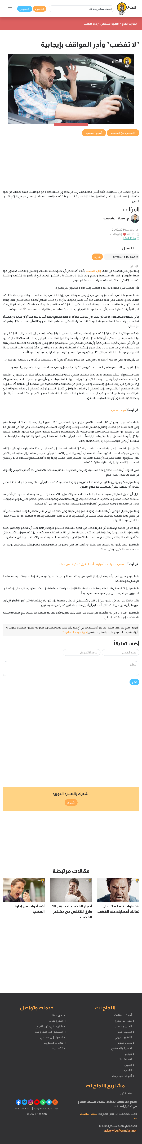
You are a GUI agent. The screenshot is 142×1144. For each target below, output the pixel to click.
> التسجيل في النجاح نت (50, 1031)
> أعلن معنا (58, 1015)
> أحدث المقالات (124, 1015)
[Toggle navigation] (10, 9)
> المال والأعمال (124, 1026)
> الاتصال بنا (58, 1048)
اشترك (71, 802)
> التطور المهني (124, 1037)
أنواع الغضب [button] (94, 133)
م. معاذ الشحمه (116, 218)
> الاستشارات (126, 1059)
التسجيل (24, 9)
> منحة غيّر (127, 1093)
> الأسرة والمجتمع (122, 1048)
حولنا (56, 1108)
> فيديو (129, 1053)
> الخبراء (128, 1064)
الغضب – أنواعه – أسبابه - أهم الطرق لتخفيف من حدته (92, 564)
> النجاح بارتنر (56, 1020)
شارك (97, 257)
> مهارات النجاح (124, 1020)
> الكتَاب (129, 1070)
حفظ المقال (129, 238)
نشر (134, 682)
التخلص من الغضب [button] (123, 133)
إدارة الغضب (114, 234)
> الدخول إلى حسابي (53, 1037)
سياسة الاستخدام (23, 1108)
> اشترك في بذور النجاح (51, 1026)
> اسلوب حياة (125, 1031)
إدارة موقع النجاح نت (75, 632)
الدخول (39, 9)
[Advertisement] (71, 161)
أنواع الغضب (119, 410)
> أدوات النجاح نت (123, 1076)
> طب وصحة (126, 1042)
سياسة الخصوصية (42, 1108)
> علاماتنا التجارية (54, 1042)
